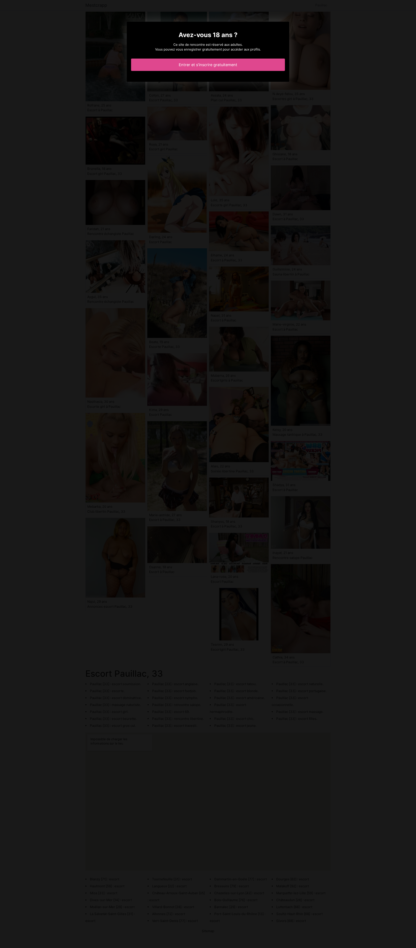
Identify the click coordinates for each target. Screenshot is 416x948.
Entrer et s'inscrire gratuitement (208, 64)
